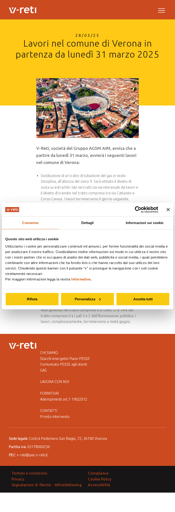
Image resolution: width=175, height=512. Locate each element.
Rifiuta (32, 299)
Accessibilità (99, 485)
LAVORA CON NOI (54, 382)
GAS (43, 370)
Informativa (81, 279)
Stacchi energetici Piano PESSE (65, 358)
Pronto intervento (54, 416)
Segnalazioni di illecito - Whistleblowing (47, 485)
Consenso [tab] (30, 223)
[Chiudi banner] (168, 209)
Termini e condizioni (29, 473)
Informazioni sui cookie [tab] (144, 223)
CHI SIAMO (49, 353)
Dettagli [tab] (87, 223)
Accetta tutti (143, 299)
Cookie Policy (100, 479)
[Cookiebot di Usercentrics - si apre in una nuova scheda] (138, 209)
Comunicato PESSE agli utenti (63, 364)
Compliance (98, 473)
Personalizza (85, 299)
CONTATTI (48, 411)
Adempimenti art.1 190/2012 (63, 399)
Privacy (18, 479)
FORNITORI (49, 393)
